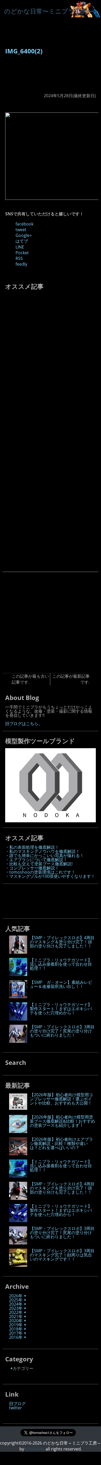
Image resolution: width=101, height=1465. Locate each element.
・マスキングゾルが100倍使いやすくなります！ (50, 876)
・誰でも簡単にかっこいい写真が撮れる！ (44, 855)
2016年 (16, 1337)
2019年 (16, 1325)
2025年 (16, 1300)
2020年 (16, 1321)
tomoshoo (34, 1449)
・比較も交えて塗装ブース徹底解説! (39, 864)
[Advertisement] (26, 76)
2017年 (16, 1333)
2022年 (16, 1312)
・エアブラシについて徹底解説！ (36, 859)
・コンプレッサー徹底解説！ (32, 868)
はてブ (22, 241)
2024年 (16, 1304)
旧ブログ (17, 1403)
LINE (20, 247)
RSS (19, 258)
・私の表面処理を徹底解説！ (32, 847)
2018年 (16, 1329)
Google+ (24, 235)
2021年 (16, 1316)
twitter (15, 1408)
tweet (21, 229)
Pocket (22, 253)
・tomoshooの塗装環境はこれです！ (40, 872)
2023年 (16, 1308)
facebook (24, 224)
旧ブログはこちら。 (23, 723)
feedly (21, 264)
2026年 (16, 1296)
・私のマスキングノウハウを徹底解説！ (42, 851)
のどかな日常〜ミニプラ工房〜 (48, 11)
